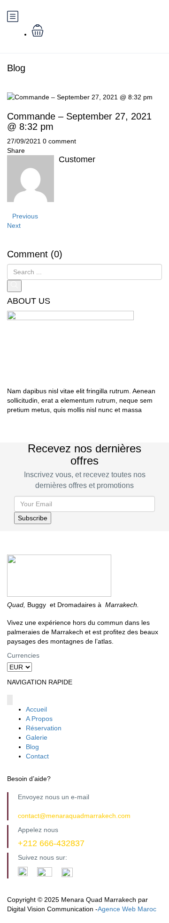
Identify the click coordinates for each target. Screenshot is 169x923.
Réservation (43, 728)
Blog (32, 746)
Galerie (36, 737)
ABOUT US (28, 301)
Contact (37, 756)
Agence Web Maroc (127, 909)
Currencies (23, 655)
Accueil (36, 709)
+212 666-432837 (51, 843)
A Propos (39, 718)
